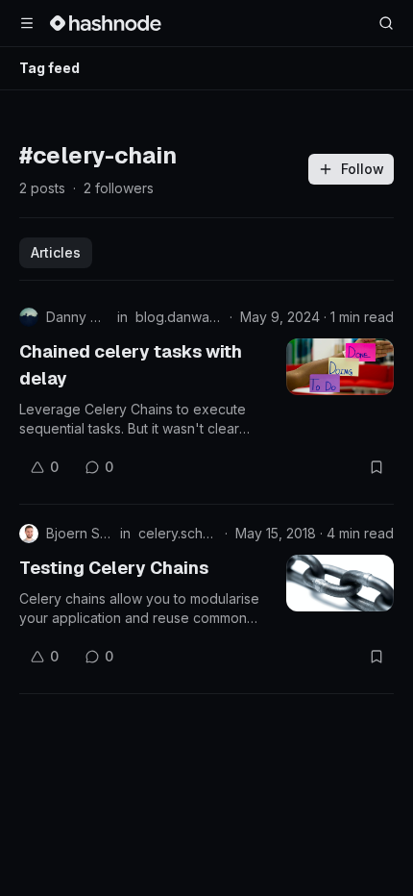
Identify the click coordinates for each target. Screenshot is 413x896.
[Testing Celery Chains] (340, 583)
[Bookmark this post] (376, 467)
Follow (362, 169)
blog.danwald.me (178, 317)
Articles (56, 252)
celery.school (177, 533)
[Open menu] (27, 23)
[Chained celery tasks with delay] (340, 366)
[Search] (386, 23)
